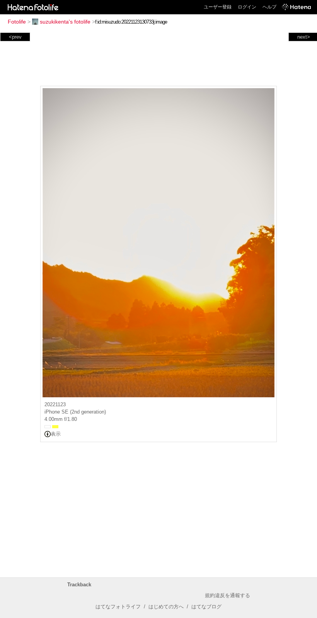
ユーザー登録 (218, 7)
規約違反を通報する (227, 595)
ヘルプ (269, 7)
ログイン (247, 7)
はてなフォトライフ (118, 606)
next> (303, 37)
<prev (15, 37)
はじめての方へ (166, 606)
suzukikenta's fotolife (65, 22)
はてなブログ (206, 606)
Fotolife (17, 22)
